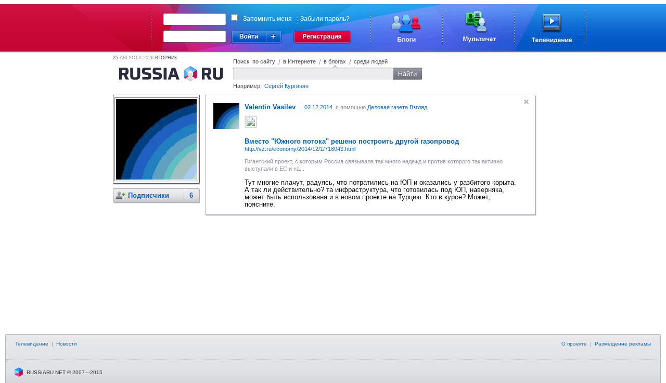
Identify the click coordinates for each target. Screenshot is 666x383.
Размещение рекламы (623, 344)
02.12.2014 (318, 107)
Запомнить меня (267, 18)
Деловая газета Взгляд (397, 107)
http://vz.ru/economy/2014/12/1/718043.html (300, 149)
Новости (66, 344)
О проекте (574, 344)
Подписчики (148, 195)
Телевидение (31, 344)
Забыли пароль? (325, 18)
